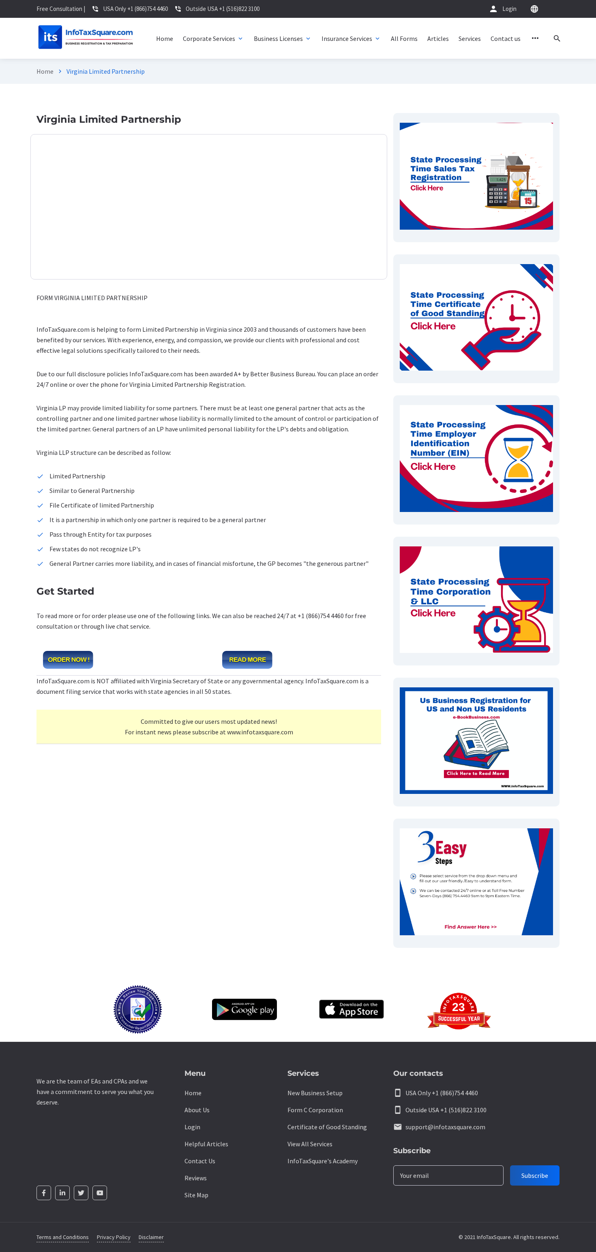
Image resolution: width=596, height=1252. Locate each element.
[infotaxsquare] (85, 38)
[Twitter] (81, 1193)
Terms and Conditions (62, 1237)
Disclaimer (151, 1237)
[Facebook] (43, 1193)
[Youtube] (99, 1193)
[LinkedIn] (62, 1193)
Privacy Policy (114, 1237)
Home (45, 71)
